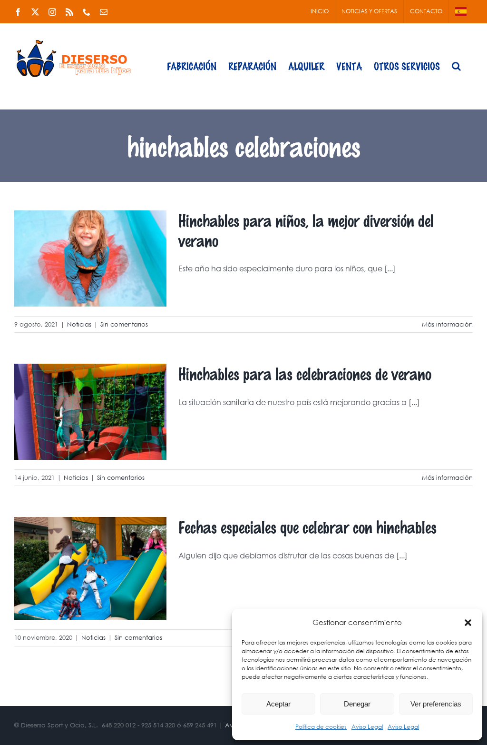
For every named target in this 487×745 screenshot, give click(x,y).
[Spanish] (461, 11)
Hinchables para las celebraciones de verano (304, 373)
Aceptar (278, 704)
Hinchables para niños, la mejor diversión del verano (306, 230)
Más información (447, 324)
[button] (468, 622)
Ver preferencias (435, 704)
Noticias (79, 324)
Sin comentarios (124, 324)
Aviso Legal (367, 727)
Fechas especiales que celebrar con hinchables (307, 527)
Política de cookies (321, 727)
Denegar (357, 704)
